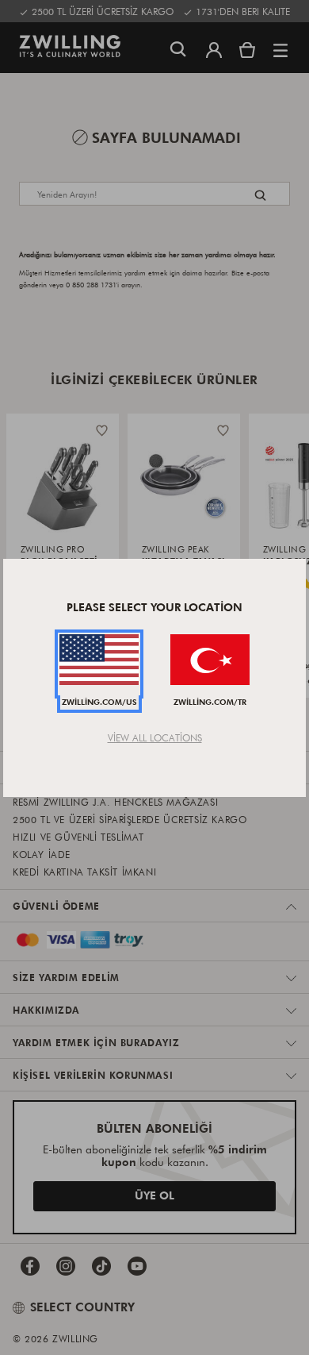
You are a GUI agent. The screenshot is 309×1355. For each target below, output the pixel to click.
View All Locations (155, 737)
